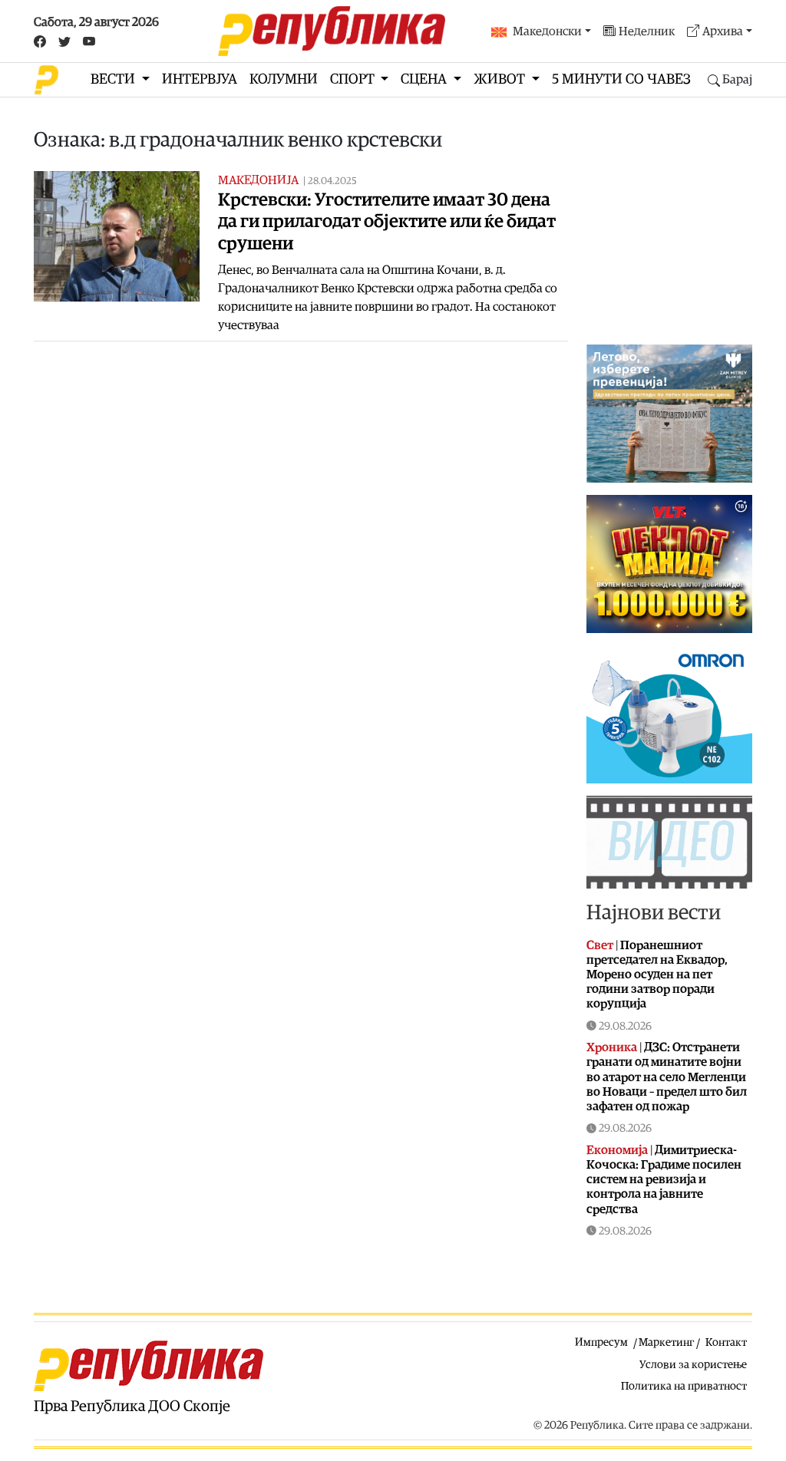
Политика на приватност (684, 1386)
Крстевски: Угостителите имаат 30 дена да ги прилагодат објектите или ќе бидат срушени (387, 221)
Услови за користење (693, 1364)
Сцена (425, 79)
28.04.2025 (332, 181)
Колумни (283, 79)
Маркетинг (666, 1342)
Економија (617, 1150)
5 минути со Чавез (621, 79)
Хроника (611, 1047)
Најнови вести (653, 912)
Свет (599, 945)
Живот (501, 79)
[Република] (331, 31)
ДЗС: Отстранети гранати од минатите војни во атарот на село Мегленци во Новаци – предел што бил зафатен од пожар (666, 1077)
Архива (722, 31)
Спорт (354, 79)
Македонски (547, 31)
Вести (114, 79)
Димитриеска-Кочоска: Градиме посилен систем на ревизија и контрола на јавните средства (663, 1179)
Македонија (258, 180)
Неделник (647, 31)
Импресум (601, 1342)
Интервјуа (199, 79)
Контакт (726, 1342)
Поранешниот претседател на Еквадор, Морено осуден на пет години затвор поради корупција (657, 975)
